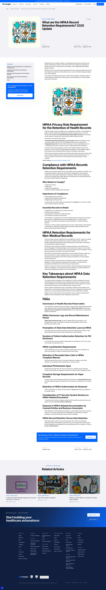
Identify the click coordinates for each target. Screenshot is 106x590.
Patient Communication (35, 546)
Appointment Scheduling (33, 544)
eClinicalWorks (57, 548)
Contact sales (80, 540)
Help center (68, 535)
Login (94, 4)
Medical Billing (33, 550)
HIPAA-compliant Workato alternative (70, 568)
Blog (67, 540)
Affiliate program (81, 554)
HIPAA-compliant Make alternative (70, 561)
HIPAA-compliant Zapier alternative (70, 557)
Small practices (45, 546)
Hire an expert (69, 537)
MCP (20, 540)
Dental (43, 539)
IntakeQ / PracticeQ (58, 551)
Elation (55, 537)
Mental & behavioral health (46, 536)
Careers (79, 537)
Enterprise (44, 553)
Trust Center (21, 551)
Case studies (80, 542)
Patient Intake (33, 548)
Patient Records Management (33, 554)
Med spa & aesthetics (46, 541)
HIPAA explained (69, 547)
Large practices (45, 548)
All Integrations (22, 542)
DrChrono (56, 544)
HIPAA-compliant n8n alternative (70, 564)
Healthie (55, 540)
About (79, 535)
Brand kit (79, 544)
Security (20, 554)
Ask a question (87, 4)
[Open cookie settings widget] (2, 587)
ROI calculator (69, 542)
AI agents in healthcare (35, 535)
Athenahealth (56, 535)
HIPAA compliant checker (69, 545)
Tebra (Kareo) (57, 546)
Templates (21, 544)
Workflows (21, 537)
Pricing (20, 546)
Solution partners (81, 551)
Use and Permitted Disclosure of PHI (61, 160)
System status (21, 556)
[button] (15, 4)
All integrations (78, 4)
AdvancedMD (57, 542)
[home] (6, 4)
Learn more (20, 95)
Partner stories (81, 556)
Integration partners (82, 549)
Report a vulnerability (23, 558)
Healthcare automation (35, 540)
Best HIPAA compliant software (70, 551)
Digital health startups (46, 550)
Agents (20, 535)
